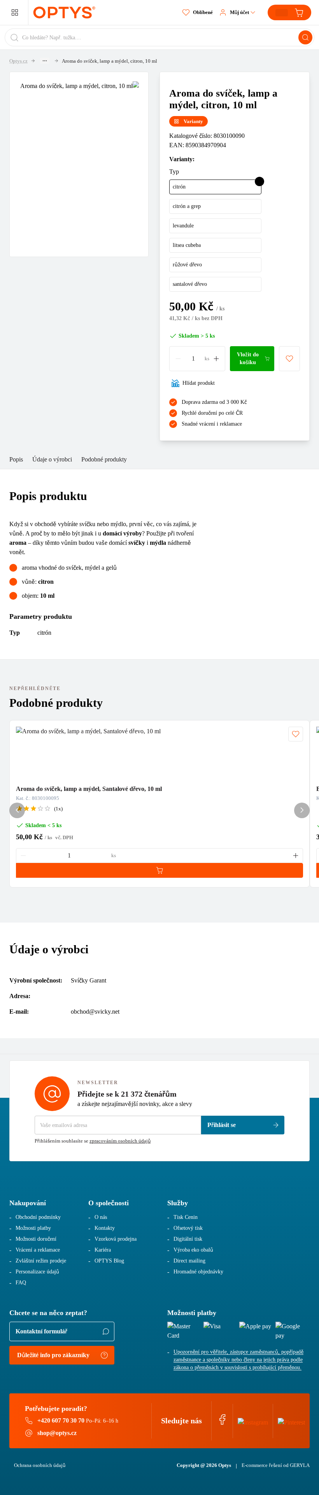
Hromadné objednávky (198, 1272)
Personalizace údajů (37, 1272)
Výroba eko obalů (193, 1250)
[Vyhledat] (305, 37)
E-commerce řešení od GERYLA (276, 1465)
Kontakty (105, 1228)
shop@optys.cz (57, 1433)
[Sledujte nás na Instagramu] (253, 1421)
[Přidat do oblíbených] (289, 358)
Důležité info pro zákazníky (53, 1355)
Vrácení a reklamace (38, 1250)
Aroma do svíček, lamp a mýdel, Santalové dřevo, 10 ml (89, 788)
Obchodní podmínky (38, 1217)
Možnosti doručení (36, 1239)
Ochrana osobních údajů (39, 1465)
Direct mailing (189, 1261)
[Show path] (44, 61)
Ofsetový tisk (188, 1228)
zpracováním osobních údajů (120, 1141)
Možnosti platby (33, 1228)
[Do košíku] (159, 870)
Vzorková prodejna (116, 1239)
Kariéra (103, 1250)
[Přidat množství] (216, 359)
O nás (101, 1217)
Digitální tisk (188, 1239)
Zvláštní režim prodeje (41, 1261)
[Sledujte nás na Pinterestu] (291, 1421)
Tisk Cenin (186, 1217)
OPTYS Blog (109, 1261)
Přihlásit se (221, 1125)
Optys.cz (18, 61)
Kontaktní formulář (41, 1331)
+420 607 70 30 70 (60, 1420)
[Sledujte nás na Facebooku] (222, 1423)
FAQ (21, 1282)
